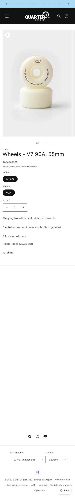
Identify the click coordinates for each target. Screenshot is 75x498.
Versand (6, 167)
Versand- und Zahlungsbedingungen (28, 312)
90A (8, 192)
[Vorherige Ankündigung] (6, 4)
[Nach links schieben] (30, 143)
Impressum (13, 304)
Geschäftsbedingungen (20, 296)
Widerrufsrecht (62, 480)
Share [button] (10, 252)
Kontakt (11, 288)
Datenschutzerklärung (17, 485)
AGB (33, 485)
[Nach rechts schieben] (45, 143)
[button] (7, 16)
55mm (10, 179)
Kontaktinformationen (61, 485)
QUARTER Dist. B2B (22, 480)
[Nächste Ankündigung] (68, 4)
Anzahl (6, 200)
